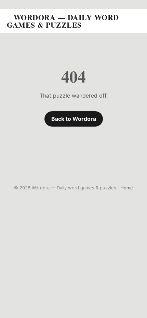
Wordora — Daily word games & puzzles (63, 21)
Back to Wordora (73, 118)
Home (126, 187)
